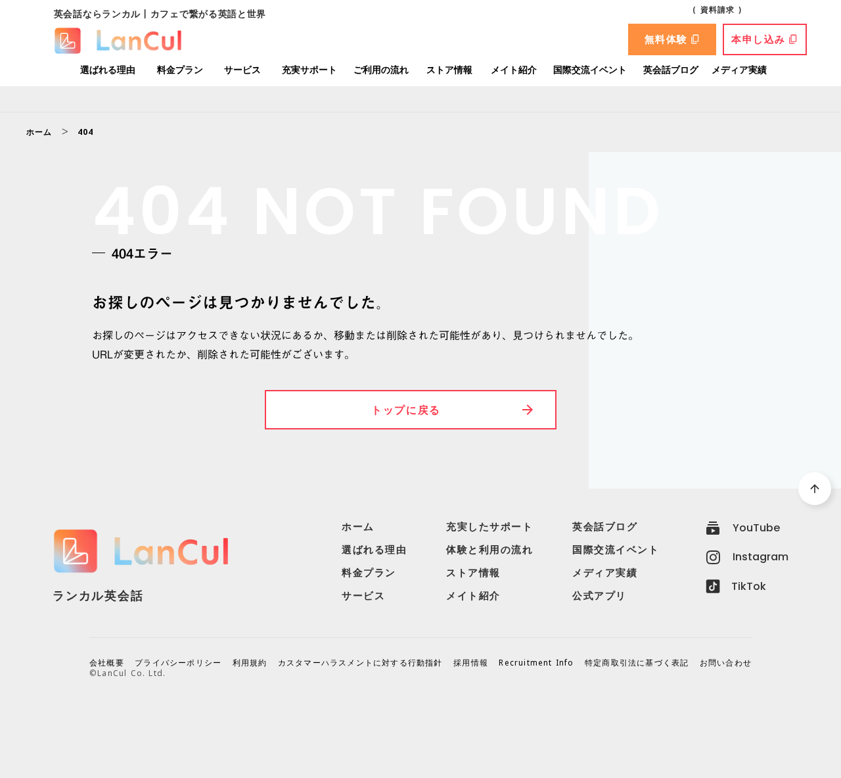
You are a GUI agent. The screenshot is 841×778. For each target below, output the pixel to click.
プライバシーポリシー (178, 663)
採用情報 (470, 663)
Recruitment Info (536, 663)
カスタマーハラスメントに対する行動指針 (360, 663)
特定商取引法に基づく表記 (637, 663)
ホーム (39, 132)
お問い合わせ (726, 663)
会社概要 (106, 663)
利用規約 (250, 663)
